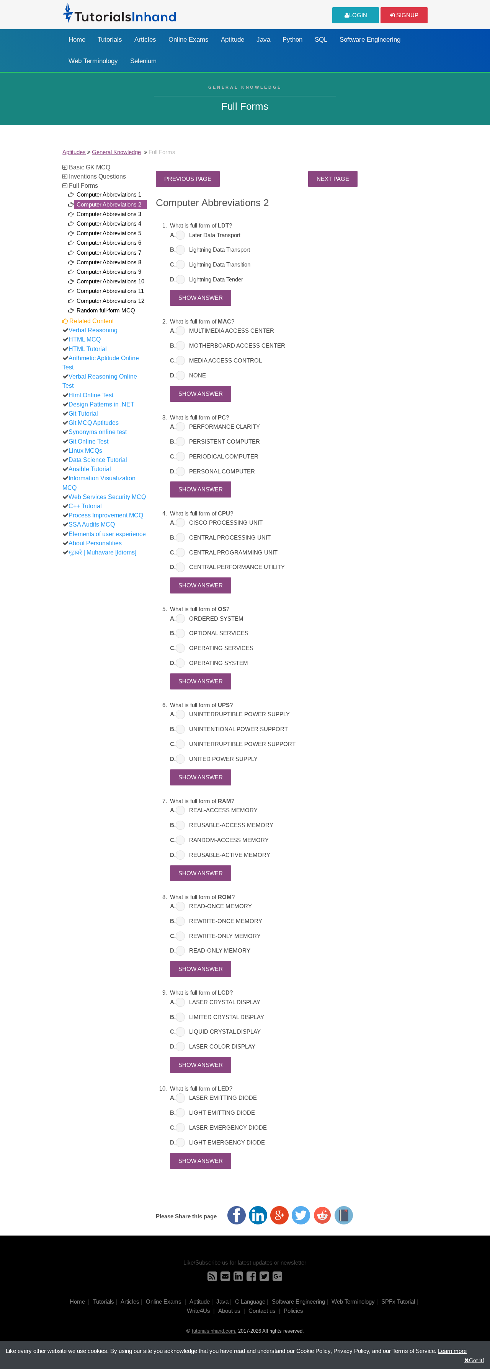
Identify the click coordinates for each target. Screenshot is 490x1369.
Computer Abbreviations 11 (110, 291)
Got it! (476, 1360)
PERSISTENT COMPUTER (224, 442)
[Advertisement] (105, 677)
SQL (321, 39)
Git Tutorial (83, 413)
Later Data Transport (214, 235)
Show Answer (200, 298)
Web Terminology (93, 61)
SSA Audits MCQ (92, 524)
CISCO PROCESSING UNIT (226, 523)
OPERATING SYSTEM (218, 663)
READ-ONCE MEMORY (220, 906)
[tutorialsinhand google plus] (277, 1278)
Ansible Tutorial (90, 468)
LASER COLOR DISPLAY (222, 1047)
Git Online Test (88, 441)
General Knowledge (116, 152)
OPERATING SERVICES (221, 648)
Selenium (143, 61)
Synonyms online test (98, 431)
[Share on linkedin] (258, 1215)
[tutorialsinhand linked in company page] (238, 1278)
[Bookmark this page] (344, 1215)
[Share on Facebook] (236, 1215)
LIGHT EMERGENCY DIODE (227, 1143)
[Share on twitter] (301, 1215)
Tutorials (110, 39)
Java (263, 39)
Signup (406, 15)
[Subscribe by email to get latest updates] (225, 1278)
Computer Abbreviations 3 (109, 214)
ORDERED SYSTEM (216, 619)
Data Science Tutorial (98, 459)
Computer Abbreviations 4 (109, 224)
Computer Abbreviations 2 (109, 205)
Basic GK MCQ (88, 167)
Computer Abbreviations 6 (109, 243)
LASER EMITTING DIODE (223, 1098)
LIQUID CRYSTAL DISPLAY (225, 1032)
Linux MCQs (85, 450)
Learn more (452, 1351)
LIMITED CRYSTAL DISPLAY (226, 1017)
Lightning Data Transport (219, 250)
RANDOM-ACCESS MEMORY (229, 840)
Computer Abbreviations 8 (109, 262)
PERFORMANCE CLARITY (224, 427)
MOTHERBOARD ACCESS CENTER (237, 346)
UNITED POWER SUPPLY (223, 759)
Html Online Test (91, 395)
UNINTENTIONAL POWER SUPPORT (238, 729)
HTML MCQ (85, 339)
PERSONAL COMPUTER (222, 471)
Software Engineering (370, 39)
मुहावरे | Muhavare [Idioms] (102, 552)
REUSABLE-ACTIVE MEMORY (229, 855)
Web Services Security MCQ (107, 496)
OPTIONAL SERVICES (218, 633)
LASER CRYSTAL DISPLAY (224, 1002)
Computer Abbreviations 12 (110, 301)
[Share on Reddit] (322, 1215)
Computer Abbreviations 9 (109, 272)
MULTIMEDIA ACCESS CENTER (231, 331)
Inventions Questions (96, 176)
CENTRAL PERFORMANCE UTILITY (237, 567)
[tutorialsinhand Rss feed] (212, 1278)
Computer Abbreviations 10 (110, 281)
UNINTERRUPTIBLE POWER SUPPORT (242, 744)
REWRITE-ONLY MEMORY (225, 936)
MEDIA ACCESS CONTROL (225, 361)
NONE (197, 375)
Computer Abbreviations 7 (109, 253)
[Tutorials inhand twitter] (264, 1278)
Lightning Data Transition (219, 265)
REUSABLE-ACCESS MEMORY (231, 825)
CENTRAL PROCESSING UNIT (230, 538)
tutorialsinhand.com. (214, 1331)
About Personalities (95, 543)
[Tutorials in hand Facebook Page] (251, 1278)
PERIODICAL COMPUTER (223, 457)
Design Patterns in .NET (101, 404)
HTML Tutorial (88, 348)
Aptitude (232, 39)
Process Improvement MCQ (106, 515)
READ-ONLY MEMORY (219, 951)
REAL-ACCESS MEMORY (223, 810)
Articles (145, 39)
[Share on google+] (279, 1215)
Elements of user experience (107, 533)
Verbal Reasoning (93, 330)
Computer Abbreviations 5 (109, 233)
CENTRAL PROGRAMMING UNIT (233, 553)
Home (77, 39)
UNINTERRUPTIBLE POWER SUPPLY (239, 714)
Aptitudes (74, 152)
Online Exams (188, 39)
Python (292, 39)
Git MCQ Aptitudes (94, 422)
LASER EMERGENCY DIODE (228, 1128)
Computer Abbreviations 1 (109, 195)
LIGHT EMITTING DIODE (222, 1113)
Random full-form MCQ (106, 310)
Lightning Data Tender (216, 279)
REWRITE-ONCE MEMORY (225, 921)
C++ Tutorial (85, 505)
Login (358, 15)
